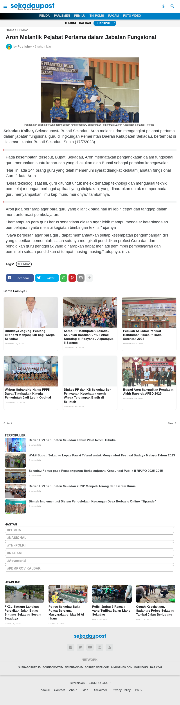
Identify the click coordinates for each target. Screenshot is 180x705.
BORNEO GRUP (99, 683)
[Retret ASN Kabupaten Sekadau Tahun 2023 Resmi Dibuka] (15, 445)
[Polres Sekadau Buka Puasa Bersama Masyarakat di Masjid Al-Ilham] (68, 594)
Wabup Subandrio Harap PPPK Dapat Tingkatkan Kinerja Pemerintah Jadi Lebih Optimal (28, 393)
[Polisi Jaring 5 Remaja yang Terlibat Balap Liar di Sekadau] (112, 594)
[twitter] (80, 647)
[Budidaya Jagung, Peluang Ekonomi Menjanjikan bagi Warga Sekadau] (31, 312)
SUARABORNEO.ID (29, 667)
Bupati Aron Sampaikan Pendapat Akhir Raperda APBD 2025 (148, 391)
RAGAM (113, 15)
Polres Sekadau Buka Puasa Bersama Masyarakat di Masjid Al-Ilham (67, 612)
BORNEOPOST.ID (53, 667)
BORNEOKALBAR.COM (148, 667)
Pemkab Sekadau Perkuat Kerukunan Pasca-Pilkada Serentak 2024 (142, 334)
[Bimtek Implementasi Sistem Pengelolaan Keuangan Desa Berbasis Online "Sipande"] (15, 506)
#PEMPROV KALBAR (24, 568)
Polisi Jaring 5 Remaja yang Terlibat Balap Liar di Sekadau (111, 610)
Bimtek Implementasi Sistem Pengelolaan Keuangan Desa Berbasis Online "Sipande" (92, 501)
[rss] (109, 647)
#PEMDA (24, 264)
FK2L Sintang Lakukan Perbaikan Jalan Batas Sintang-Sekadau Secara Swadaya (23, 612)
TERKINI (70, 23)
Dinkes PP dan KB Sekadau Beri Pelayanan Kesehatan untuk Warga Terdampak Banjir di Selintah (88, 395)
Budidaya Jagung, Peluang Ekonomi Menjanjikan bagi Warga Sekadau (30, 334)
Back (9, 423)
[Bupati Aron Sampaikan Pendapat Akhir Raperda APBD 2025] (149, 371)
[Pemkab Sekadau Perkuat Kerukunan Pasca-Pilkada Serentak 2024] (149, 312)
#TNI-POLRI (16, 545)
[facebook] (70, 647)
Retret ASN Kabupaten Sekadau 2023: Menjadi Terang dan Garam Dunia (82, 486)
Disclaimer (100, 690)
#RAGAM (14, 553)
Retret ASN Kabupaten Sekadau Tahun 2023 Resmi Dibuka (72, 440)
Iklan (85, 690)
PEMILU (79, 15)
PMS (138, 690)
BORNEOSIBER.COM (97, 667)
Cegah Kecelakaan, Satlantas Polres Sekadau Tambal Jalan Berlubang (155, 610)
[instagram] (99, 647)
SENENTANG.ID (74, 667)
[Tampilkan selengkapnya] (89, 278)
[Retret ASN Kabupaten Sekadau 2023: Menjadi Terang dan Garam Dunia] (15, 491)
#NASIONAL (16, 537)
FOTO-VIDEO (132, 15)
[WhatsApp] (63, 278)
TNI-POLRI (97, 15)
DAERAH (85, 23)
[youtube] (90, 647)
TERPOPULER (105, 23)
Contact (59, 690)
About (73, 690)
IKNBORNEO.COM (121, 667)
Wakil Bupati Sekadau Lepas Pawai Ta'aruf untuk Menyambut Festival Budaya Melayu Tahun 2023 (102, 455)
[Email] (81, 278)
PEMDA (44, 15)
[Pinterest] (72, 278)
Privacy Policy (121, 690)
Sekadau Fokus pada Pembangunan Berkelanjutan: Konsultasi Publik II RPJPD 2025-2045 (96, 470)
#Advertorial (16, 561)
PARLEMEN (62, 15)
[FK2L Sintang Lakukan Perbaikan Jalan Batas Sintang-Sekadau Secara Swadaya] (24, 594)
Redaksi (44, 690)
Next (171, 423)
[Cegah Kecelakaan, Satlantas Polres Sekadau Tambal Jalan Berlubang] (156, 594)
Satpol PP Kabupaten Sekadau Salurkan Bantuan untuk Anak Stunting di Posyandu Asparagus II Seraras (88, 337)
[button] (5, 6)
